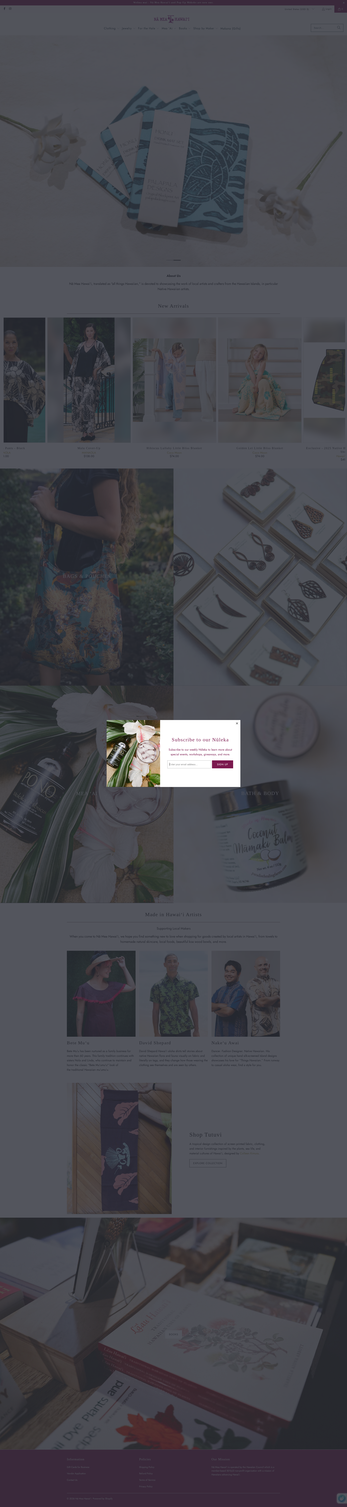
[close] (237, 723)
